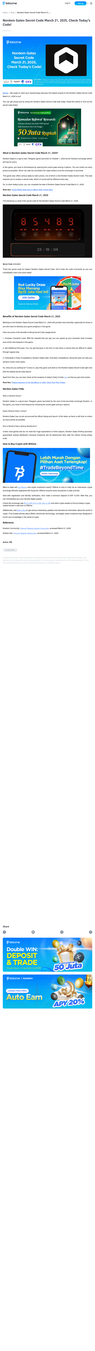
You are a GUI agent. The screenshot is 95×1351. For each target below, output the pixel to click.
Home (5, 13)
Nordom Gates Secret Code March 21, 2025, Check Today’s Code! (34, 13)
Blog (12, 13)
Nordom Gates (10, 550)
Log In (67, 3)
